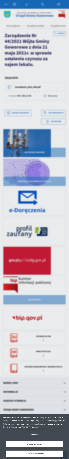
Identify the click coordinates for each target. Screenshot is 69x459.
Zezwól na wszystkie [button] (35, 453)
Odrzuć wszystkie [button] (34, 444)
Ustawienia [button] (34, 435)
